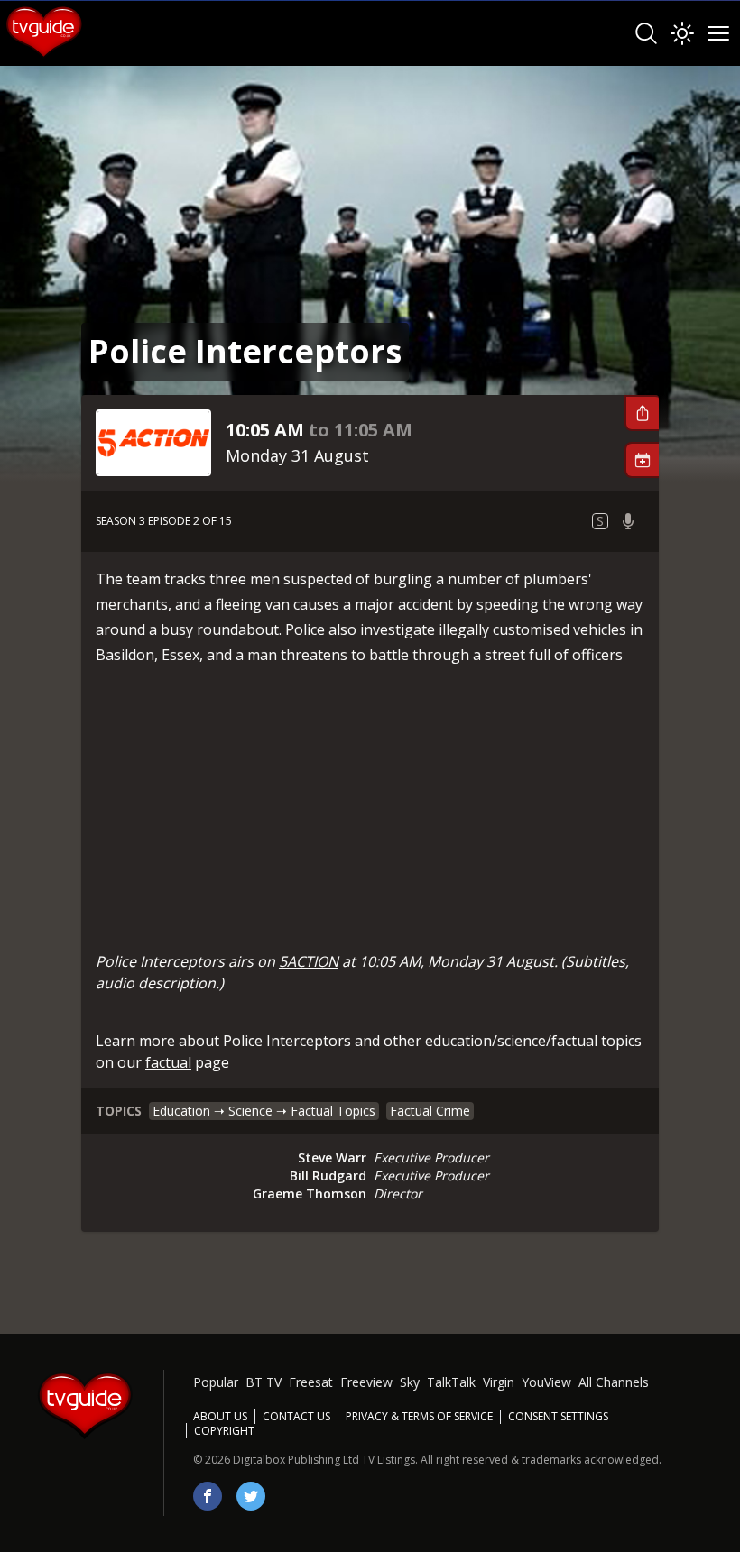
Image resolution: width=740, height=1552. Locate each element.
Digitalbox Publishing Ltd (296, 1459)
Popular (215, 1382)
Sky (410, 1382)
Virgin (498, 1382)
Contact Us (296, 1416)
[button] (641, 413)
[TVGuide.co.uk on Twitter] (250, 1496)
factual (168, 1062)
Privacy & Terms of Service (419, 1416)
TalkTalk (451, 1382)
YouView (546, 1382)
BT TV (263, 1382)
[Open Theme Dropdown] (682, 33)
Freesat (311, 1382)
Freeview (366, 1382)
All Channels (613, 1382)
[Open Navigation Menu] (718, 33)
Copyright (224, 1430)
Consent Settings (558, 1417)
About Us (220, 1416)
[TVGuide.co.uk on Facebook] (207, 1496)
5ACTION (308, 961)
